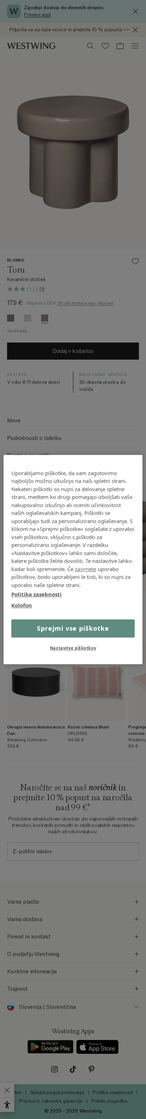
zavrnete (85, 568)
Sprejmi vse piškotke (73, 628)
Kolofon (21, 605)
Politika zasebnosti (36, 594)
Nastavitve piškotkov (73, 648)
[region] (73, 560)
